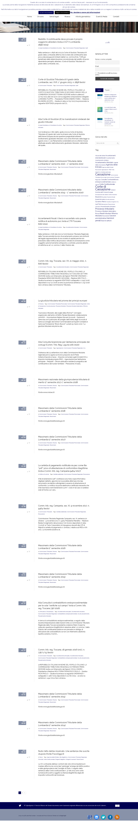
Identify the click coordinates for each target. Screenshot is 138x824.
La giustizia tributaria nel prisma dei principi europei (62, 300)
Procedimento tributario (44, 616)
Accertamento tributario (72, 227)
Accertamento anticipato (64, 611)
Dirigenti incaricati (71, 759)
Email (97, 66)
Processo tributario (61, 306)
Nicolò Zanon (80, 759)
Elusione (98, 197)
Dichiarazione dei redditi (101, 194)
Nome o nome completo (103, 59)
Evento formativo (100, 199)
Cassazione (102, 174)
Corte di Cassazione (102, 188)
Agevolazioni (59, 348)
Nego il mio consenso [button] (62, 12)
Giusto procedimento (83, 613)
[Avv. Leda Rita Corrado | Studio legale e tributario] (20, 17)
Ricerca (55, 167)
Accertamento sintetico (102, 160)
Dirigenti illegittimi (60, 759)
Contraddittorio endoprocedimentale (67, 613)
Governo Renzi (100, 202)
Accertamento (110, 158)
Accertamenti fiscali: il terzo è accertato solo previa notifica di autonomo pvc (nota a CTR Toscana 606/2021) (62, 221)
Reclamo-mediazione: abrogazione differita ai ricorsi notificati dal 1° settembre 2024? (110, 97)
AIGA (110, 169)
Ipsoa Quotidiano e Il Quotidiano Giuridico (51, 48)
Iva (99, 204)
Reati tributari (105, 213)
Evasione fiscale (111, 197)
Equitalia (104, 197)
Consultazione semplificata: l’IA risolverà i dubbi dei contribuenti (109, 121)
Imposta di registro (111, 201)
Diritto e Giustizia (44, 474)
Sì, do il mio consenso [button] (46, 12)
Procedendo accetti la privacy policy (106, 74)
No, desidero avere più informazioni (85, 12)
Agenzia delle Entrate (53, 757)
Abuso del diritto (100, 155)
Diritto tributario (113, 194)
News (41, 757)
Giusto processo (50, 306)
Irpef (86, 48)
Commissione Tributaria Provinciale (70, 167)
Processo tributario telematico (74, 306)
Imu (84, 348)
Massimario (53, 169)
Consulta (40, 759)
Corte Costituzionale (49, 759)
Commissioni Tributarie (46, 85)
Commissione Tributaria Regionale (75, 48)
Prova (97, 213)
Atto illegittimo (63, 757)
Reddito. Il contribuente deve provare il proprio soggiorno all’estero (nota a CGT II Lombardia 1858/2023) (60, 42)
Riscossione (86, 474)
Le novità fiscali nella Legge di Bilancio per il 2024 (110, 109)
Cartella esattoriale (58, 474)
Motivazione (104, 204)
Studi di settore (106, 221)
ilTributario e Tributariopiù (47, 611)
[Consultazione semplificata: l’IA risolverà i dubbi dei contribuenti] (99, 120)
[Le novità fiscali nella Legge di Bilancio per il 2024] (99, 109)
